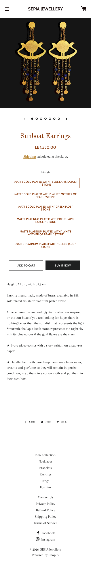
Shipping (29, 156)
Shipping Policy (45, 517)
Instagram (47, 539)
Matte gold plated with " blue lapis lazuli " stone (45, 183)
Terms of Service (45, 523)
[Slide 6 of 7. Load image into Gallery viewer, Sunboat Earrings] (54, 118)
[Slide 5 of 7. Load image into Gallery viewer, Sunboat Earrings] (50, 118)
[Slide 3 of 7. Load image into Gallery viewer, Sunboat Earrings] (41, 118)
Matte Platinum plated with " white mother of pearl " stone (45, 233)
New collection (45, 455)
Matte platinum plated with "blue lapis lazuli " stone (45, 220)
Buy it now (63, 265)
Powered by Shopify (45, 555)
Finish (45, 172)
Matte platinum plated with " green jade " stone (45, 245)
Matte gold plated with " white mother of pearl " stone (45, 195)
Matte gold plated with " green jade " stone (45, 208)
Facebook (48, 533)
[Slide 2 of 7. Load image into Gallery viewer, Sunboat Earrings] (36, 118)
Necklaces (45, 461)
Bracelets (45, 468)
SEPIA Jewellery (45, 9)
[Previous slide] (25, 119)
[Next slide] (66, 119)
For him (45, 487)
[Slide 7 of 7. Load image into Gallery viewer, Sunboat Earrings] (59, 118)
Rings (45, 481)
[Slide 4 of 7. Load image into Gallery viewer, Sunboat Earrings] (45, 118)
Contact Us (45, 497)
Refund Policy (45, 510)
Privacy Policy (45, 504)
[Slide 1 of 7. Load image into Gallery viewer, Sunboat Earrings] (32, 118)
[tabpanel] (45, 62)
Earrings (45, 474)
